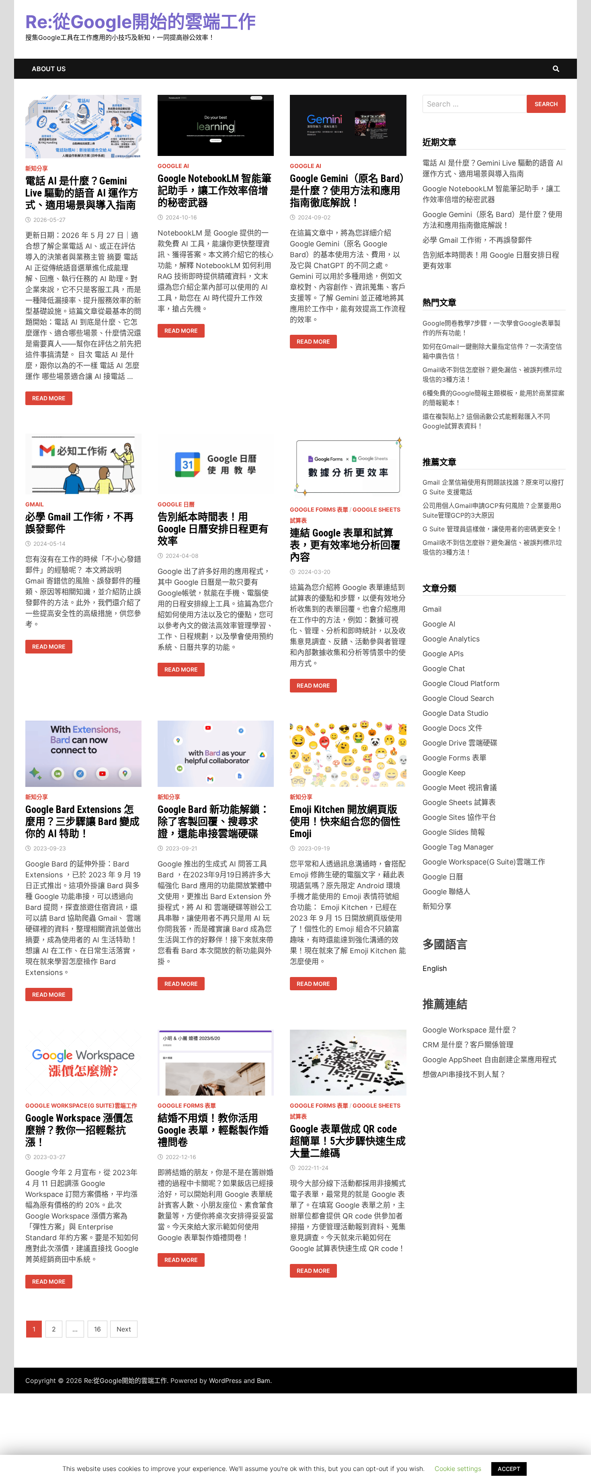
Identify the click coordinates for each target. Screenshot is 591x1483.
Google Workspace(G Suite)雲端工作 (81, 1105)
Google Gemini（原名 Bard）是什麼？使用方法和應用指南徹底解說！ (347, 191)
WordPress (225, 1380)
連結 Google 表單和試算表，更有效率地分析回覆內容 (345, 545)
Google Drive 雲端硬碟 (460, 743)
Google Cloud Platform (461, 683)
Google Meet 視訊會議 (460, 787)
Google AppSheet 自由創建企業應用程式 (489, 1059)
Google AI (173, 165)
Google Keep (444, 772)
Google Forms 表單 (319, 509)
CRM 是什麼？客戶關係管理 (468, 1045)
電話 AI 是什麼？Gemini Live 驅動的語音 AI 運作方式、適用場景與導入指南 (81, 193)
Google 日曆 (176, 504)
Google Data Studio (455, 713)
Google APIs (443, 653)
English (435, 968)
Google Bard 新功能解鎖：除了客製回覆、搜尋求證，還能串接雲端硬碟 (214, 822)
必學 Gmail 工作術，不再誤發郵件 (477, 240)
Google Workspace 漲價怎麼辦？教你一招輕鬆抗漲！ (79, 1130)
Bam (263, 1380)
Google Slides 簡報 (454, 832)
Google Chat (444, 668)
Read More (49, 398)
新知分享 (36, 168)
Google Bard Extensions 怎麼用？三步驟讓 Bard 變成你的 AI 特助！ (82, 822)
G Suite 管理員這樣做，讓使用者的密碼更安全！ (492, 529)
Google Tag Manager (458, 847)
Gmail (34, 504)
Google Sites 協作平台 (459, 817)
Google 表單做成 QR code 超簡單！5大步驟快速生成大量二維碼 (348, 1141)
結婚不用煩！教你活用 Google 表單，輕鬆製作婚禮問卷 (213, 1130)
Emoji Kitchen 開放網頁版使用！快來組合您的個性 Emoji (345, 822)
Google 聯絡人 (446, 891)
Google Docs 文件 (452, 728)
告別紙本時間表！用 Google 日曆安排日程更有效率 (213, 529)
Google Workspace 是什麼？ (470, 1030)
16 (97, 1329)
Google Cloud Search (458, 698)
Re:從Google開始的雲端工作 (140, 22)
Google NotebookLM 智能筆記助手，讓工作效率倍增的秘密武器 (214, 191)
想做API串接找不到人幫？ (464, 1074)
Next (124, 1329)
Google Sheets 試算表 (459, 802)
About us (49, 69)
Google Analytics (451, 639)
